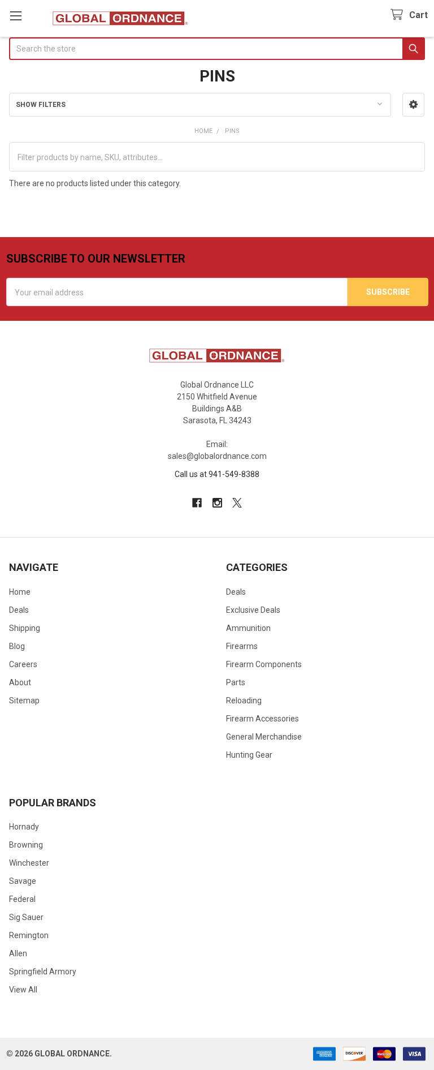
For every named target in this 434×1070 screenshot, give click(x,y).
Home (20, 591)
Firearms (242, 646)
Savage (22, 881)
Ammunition (248, 628)
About (20, 682)
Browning (26, 844)
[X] (237, 503)
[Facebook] (197, 503)
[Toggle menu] (15, 15)
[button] (413, 105)
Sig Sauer (26, 917)
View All (23, 989)
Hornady (24, 826)
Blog (17, 646)
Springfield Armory (42, 971)
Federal (22, 899)
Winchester (29, 862)
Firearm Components (264, 664)
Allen (18, 953)
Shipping (24, 628)
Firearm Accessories (262, 718)
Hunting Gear (249, 754)
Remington (29, 935)
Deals (19, 610)
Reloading (244, 700)
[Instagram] (217, 503)
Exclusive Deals (253, 610)
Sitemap (24, 700)
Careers (23, 664)
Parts (235, 682)
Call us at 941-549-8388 (217, 474)
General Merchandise (264, 736)
